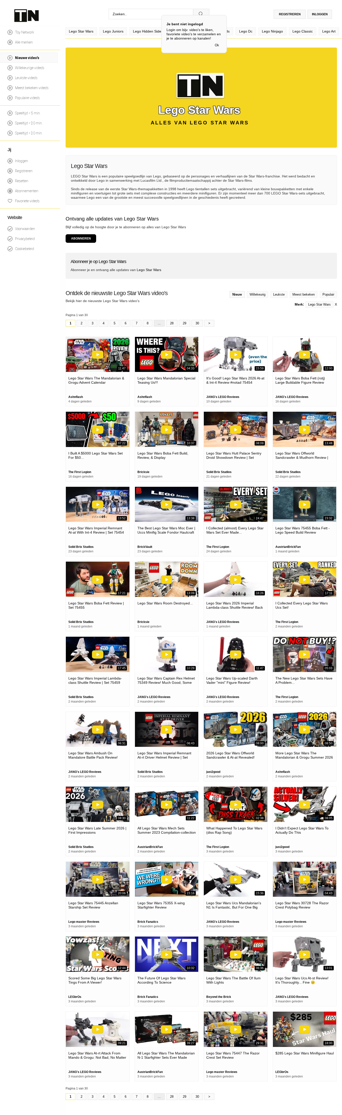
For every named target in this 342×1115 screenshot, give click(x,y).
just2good (213, 772)
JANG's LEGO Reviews (222, 397)
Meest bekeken (303, 294)
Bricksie (143, 472)
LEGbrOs (74, 997)
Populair (328, 294)
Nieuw (237, 294)
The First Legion (79, 472)
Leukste (279, 294)
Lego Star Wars (319, 304)
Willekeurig (257, 294)
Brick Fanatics (147, 922)
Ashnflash (75, 397)
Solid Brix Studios (219, 472)
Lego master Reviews (83, 922)
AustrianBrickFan (288, 547)
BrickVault (144, 547)
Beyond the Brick (218, 997)
